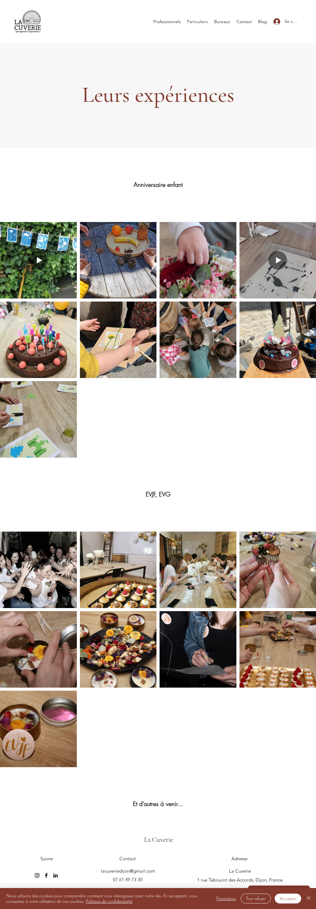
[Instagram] (37, 875)
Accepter (288, 898)
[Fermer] (308, 898)
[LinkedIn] (55, 875)
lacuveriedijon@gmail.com (128, 871)
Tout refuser (256, 898)
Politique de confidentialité (109, 901)
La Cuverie (158, 840)
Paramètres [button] (226, 898)
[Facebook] (46, 875)
